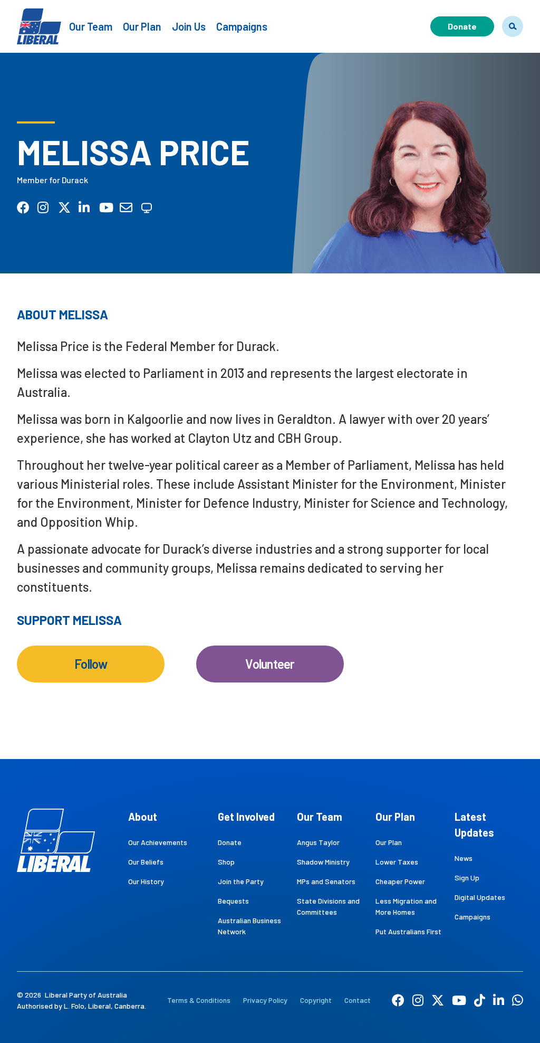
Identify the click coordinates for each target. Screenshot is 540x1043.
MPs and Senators (326, 881)
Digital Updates (480, 897)
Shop (226, 861)
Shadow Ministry (323, 861)
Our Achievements (157, 842)
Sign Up (467, 877)
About (142, 816)
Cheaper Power (400, 881)
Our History (146, 881)
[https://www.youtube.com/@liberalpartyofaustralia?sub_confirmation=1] (459, 1000)
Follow (90, 663)
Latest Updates (474, 824)
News (463, 858)
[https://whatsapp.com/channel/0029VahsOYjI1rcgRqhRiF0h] (517, 1000)
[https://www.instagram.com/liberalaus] (417, 1000)
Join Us (189, 26)
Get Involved (246, 816)
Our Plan (142, 26)
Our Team (90, 26)
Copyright (316, 999)
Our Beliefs (145, 861)
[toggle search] (512, 26)
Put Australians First (408, 931)
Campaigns (241, 26)
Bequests (233, 900)
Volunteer (270, 663)
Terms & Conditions (198, 999)
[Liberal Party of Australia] (39, 19)
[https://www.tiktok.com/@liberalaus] (479, 1000)
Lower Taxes (396, 861)
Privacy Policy (265, 999)
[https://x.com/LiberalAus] (437, 1000)
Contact (357, 999)
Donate (462, 26)
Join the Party (241, 881)
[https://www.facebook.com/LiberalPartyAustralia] (398, 1000)
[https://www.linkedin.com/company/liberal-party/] (498, 1000)
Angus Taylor (318, 842)
